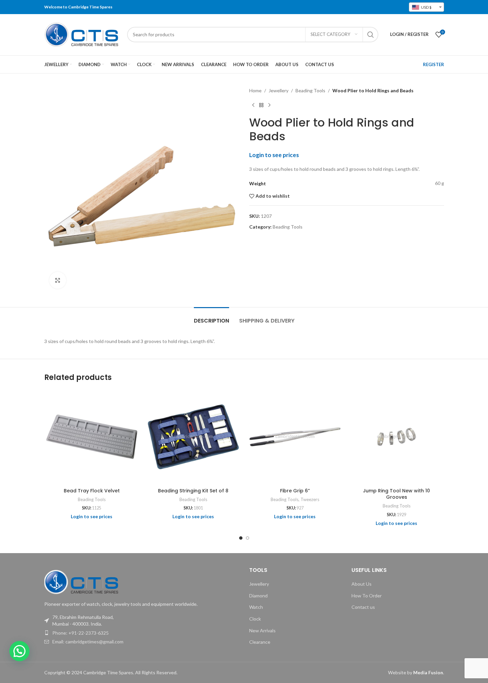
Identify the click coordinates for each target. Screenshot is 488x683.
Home (255, 90)
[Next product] (269, 105)
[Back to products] (261, 105)
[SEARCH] (370, 34)
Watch (256, 607)
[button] (19, 651)
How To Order (366, 595)
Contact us (363, 607)
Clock (255, 619)
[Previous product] (253, 105)
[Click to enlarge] (57, 280)
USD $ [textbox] (426, 7)
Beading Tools (310, 90)
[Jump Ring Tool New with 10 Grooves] (396, 436)
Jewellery (278, 90)
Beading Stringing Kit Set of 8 (193, 490)
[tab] (211, 317)
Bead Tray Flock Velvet (92, 490)
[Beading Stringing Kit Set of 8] (193, 436)
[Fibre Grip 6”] (295, 436)
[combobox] (426, 7)
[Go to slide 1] (240, 538)
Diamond (258, 595)
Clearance (259, 642)
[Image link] (81, 581)
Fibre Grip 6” (295, 490)
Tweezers (310, 499)
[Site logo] (82, 34)
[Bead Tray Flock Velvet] (91, 436)
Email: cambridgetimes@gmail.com (87, 641)
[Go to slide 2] (247, 538)
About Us (361, 584)
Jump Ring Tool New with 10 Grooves (396, 494)
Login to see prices (274, 154)
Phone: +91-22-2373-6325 (80, 633)
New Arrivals (262, 630)
